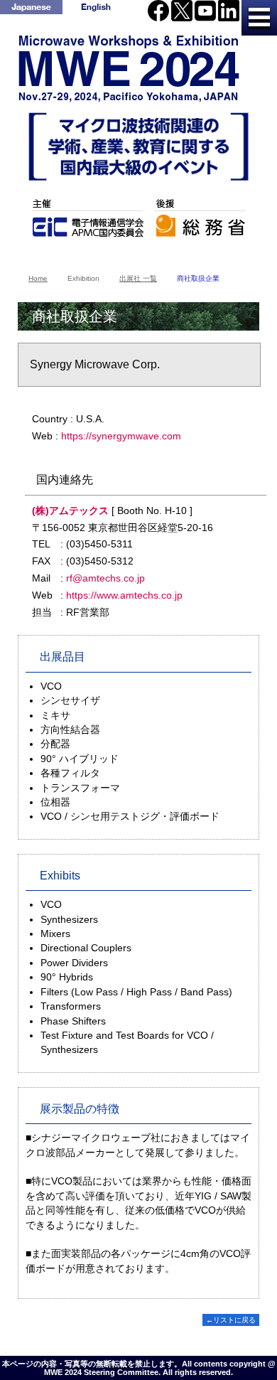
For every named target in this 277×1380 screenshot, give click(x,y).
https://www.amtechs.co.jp (124, 595)
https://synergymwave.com (121, 436)
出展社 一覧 (138, 278)
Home (38, 278)
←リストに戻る (231, 1320)
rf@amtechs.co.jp (105, 578)
